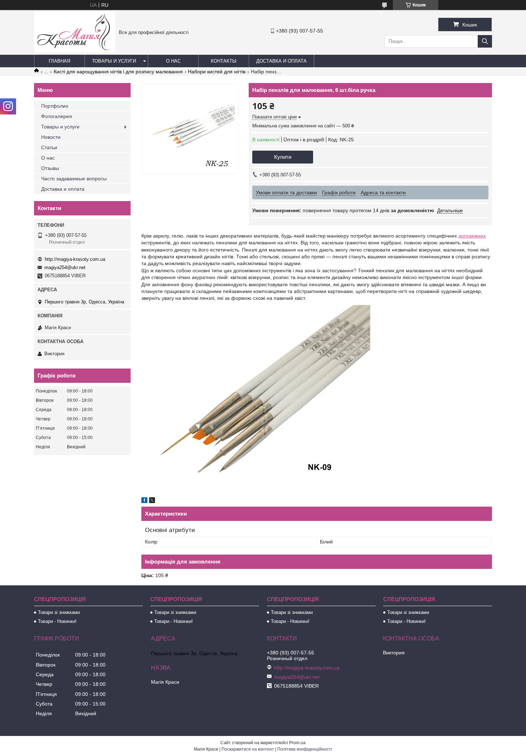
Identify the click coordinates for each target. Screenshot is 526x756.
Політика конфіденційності (304, 749)
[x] (152, 501)
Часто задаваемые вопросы (74, 178)
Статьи (49, 147)
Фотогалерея (56, 116)
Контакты (224, 61)
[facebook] (144, 501)
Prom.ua (297, 742)
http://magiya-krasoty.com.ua (75, 259)
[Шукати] (485, 41)
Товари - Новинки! (57, 621)
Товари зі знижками (59, 612)
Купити (282, 157)
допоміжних (472, 236)
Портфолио (54, 106)
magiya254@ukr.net (65, 267)
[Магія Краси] (74, 50)
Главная (59, 61)
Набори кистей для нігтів (216, 71)
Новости (50, 137)
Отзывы (50, 168)
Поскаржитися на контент (247, 749)
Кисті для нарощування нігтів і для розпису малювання (118, 71)
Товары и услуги (114, 61)
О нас (173, 61)
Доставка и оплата (281, 61)
